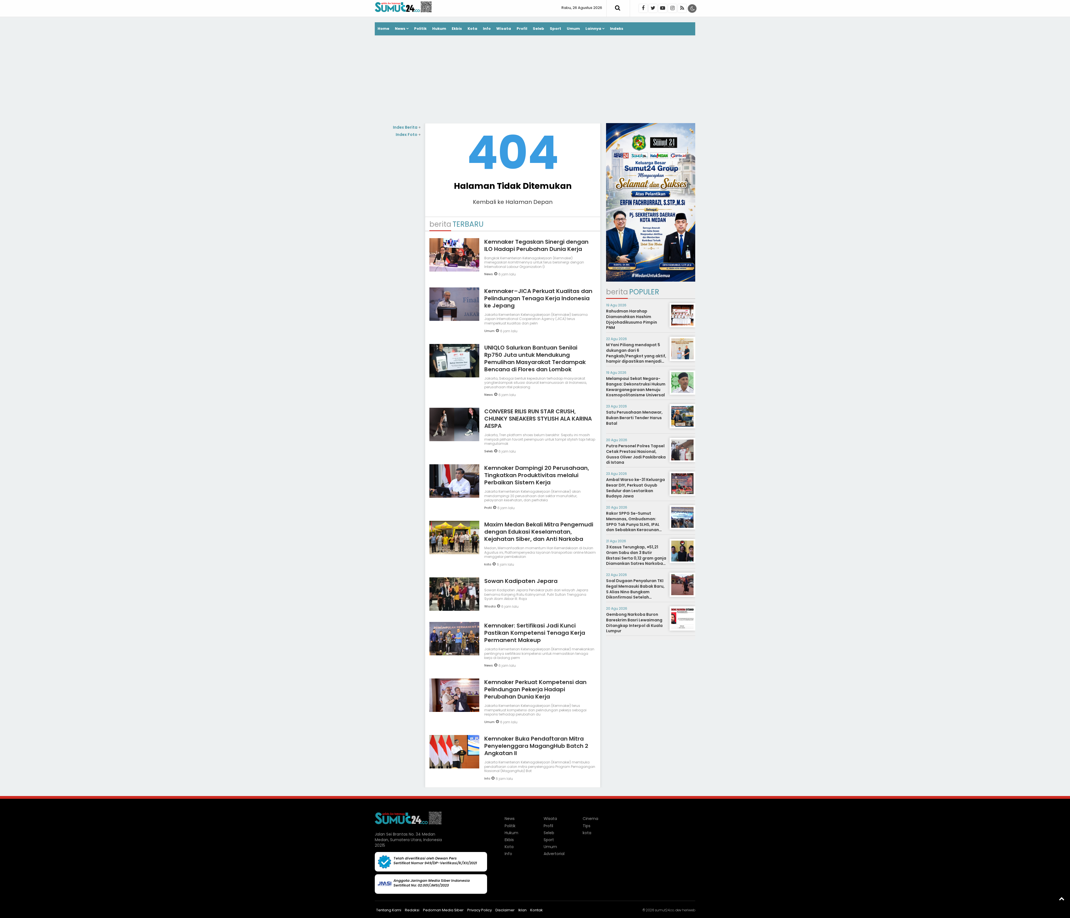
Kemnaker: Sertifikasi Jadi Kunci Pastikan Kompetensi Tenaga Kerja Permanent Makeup (534, 633)
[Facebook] (643, 8)
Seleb (538, 28)
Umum (573, 28)
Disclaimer (505, 910)
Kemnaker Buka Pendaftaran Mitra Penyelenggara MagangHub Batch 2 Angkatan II (536, 746)
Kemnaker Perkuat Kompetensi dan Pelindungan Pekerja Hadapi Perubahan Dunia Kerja (535, 689)
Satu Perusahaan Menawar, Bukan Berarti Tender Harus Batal (634, 417)
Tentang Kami (388, 910)
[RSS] (682, 8)
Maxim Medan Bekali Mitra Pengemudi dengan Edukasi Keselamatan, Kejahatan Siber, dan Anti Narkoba (538, 532)
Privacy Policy (479, 910)
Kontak (536, 910)
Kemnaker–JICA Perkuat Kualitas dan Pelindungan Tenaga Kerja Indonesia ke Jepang (538, 298)
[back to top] (1061, 898)
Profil (522, 28)
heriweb (688, 910)
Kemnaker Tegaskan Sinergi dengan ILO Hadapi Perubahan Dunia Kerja (536, 245)
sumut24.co (664, 910)
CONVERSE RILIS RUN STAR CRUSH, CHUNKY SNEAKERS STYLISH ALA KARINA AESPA (538, 418)
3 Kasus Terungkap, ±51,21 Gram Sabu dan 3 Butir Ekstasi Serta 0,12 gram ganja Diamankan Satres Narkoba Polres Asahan (636, 558)
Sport (555, 28)
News (400, 28)
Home (383, 28)
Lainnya (593, 28)
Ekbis (457, 28)
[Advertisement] (535, 80)
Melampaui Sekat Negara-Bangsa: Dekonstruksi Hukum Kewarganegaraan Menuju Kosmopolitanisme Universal (635, 387)
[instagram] (672, 8)
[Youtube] (662, 8)
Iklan (522, 910)
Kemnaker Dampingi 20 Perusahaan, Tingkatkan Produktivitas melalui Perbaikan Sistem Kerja (536, 475)
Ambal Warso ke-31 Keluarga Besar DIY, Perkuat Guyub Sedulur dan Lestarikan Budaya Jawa (635, 488)
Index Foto (408, 134)
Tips (586, 826)
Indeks (616, 28)
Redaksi (412, 910)
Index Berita (407, 127)
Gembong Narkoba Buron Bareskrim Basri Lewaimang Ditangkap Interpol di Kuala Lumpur (634, 623)
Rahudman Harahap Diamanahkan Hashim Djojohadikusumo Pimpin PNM (631, 319)
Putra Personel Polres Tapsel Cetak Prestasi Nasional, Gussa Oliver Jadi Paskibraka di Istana (636, 454)
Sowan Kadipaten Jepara (521, 581)
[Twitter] (653, 8)
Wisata (503, 28)
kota (487, 564)
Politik (420, 28)
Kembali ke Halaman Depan (513, 202)
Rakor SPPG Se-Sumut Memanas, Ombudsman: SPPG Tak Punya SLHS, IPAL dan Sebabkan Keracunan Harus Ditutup (633, 524)
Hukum (439, 28)
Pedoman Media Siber (443, 910)
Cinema (590, 818)
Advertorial (554, 853)
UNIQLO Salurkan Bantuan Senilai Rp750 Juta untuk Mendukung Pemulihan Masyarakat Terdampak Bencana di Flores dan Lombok (535, 358)
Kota (472, 28)
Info (487, 28)
